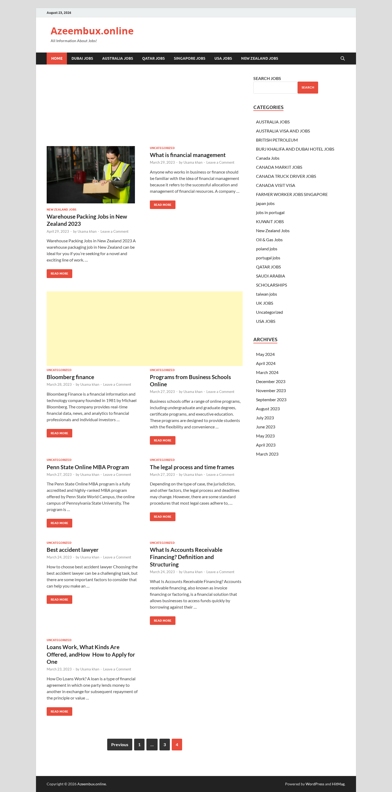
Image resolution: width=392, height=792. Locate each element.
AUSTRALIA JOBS (117, 58)
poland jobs (266, 248)
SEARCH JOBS (267, 78)
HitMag (338, 784)
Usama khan (87, 231)
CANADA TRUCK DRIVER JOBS (286, 176)
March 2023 (267, 453)
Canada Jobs (267, 157)
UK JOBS (264, 302)
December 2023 (270, 381)
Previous (119, 744)
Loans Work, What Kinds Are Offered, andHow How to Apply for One (91, 654)
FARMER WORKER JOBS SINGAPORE (292, 194)
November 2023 (271, 390)
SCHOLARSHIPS (271, 284)
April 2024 (265, 363)
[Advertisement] (145, 328)
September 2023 (271, 399)
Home (56, 58)
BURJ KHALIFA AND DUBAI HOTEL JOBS (295, 148)
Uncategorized (162, 148)
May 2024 (265, 354)
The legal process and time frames (192, 467)
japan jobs (265, 203)
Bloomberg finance (70, 376)
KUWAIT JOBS (270, 221)
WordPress (315, 784)
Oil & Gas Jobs (269, 239)
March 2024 (267, 372)
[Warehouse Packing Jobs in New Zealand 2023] (93, 174)
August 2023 (268, 408)
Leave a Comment (115, 231)
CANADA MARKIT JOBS (279, 167)
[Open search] (343, 59)
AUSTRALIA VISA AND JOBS (283, 130)
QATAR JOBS (153, 58)
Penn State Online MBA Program (88, 467)
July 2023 (265, 417)
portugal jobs (268, 257)
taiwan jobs (266, 293)
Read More (57, 272)
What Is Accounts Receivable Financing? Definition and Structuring (186, 557)
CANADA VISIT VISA (275, 185)
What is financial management (188, 154)
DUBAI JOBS (82, 58)
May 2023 (265, 435)
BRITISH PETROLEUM (277, 139)
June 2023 (265, 426)
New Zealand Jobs (259, 58)
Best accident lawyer (73, 549)
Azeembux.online (92, 30)
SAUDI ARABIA (270, 275)
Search (308, 87)
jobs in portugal (270, 212)
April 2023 (265, 444)
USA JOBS (223, 58)
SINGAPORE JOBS (189, 58)
